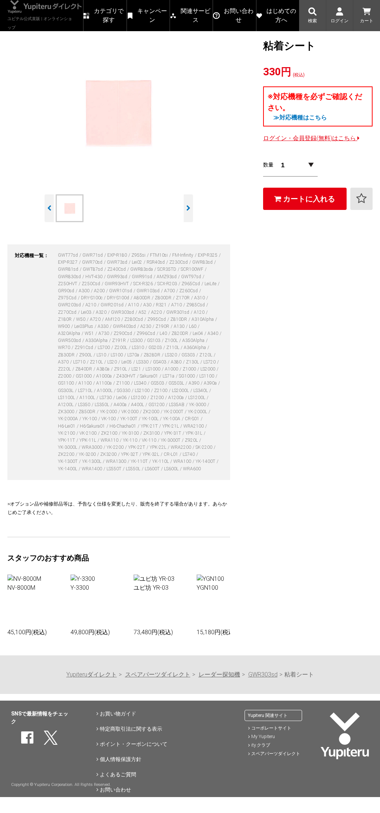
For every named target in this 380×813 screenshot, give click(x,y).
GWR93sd (117, 276)
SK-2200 (204, 447)
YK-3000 (198, 404)
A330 (103, 326)
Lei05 (127, 362)
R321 (162, 304)
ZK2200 (66, 454)
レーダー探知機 (219, 674)
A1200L (66, 404)
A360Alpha (195, 347)
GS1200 (157, 404)
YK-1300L (92, 461)
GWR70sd (93, 262)
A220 (157, 312)
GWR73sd (117, 262)
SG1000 (187, 376)
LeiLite (210, 283)
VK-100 (109, 418)
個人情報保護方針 (120, 759)
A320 (102, 312)
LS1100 (207, 376)
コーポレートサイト (271, 728)
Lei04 (198, 333)
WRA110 (110, 440)
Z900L (86, 355)
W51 (90, 333)
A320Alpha (69, 333)
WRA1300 (116, 461)
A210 (91, 304)
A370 (64, 362)
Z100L (172, 340)
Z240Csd (117, 269)
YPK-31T (173, 433)
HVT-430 (94, 276)
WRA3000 (92, 447)
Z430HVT (126, 376)
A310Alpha (203, 319)
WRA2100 (194, 426)
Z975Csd (68, 297)
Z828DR (152, 355)
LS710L (86, 390)
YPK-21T (150, 426)
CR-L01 (171, 454)
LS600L (172, 468)
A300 (85, 290)
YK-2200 (116, 447)
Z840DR (84, 369)
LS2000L (181, 390)
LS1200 (139, 397)
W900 (64, 326)
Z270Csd (68, 312)
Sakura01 (149, 376)
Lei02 (137, 262)
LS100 (117, 355)
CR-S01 (192, 418)
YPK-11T (67, 440)
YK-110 (130, 440)
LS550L (133, 468)
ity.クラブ (260, 745)
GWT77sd (68, 255)
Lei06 (122, 397)
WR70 (64, 347)
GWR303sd (123, 312)
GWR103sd (149, 290)
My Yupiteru (263, 736)
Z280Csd (134, 319)
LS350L (102, 404)
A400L (138, 404)
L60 (193, 326)
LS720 (210, 362)
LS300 (137, 340)
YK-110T (140, 461)
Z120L (206, 355)
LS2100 (143, 390)
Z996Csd (146, 333)
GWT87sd (93, 269)
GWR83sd (203, 262)
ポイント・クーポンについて (133, 744)
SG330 (124, 390)
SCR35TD (167, 269)
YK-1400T (206, 461)
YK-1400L (68, 468)
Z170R (183, 297)
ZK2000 (151, 411)
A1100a (104, 383)
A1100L (87, 397)
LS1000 (153, 369)
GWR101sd (121, 290)
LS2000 (208, 369)
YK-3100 (131, 433)
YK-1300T (68, 461)
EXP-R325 (208, 255)
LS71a (169, 376)
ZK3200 (109, 454)
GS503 (158, 383)
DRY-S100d (118, 297)
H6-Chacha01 (123, 426)
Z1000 (190, 369)
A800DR (142, 297)
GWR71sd (93, 255)
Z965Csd (191, 283)
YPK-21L (171, 426)
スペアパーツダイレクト (157, 674)
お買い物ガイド (118, 714)
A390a (211, 383)
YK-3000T (171, 440)
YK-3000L (68, 447)
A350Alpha (194, 340)
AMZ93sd (167, 276)
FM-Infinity (183, 255)
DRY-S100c (92, 297)
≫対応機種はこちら (300, 117)
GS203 (155, 347)
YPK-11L (88, 440)
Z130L (193, 362)
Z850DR (87, 411)
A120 (200, 312)
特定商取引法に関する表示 (131, 729)
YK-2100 (67, 433)
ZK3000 (66, 411)
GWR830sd (70, 276)
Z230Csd (179, 262)
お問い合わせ (115, 790)
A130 (180, 326)
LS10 (101, 355)
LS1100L (67, 397)
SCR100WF (192, 269)
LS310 (138, 347)
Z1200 (157, 397)
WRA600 (192, 468)
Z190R (162, 326)
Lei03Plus (84, 326)
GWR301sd (178, 312)
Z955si (139, 255)
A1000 (172, 369)
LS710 (79, 362)
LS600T (153, 468)
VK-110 (149, 440)
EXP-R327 (68, 262)
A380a (103, 369)
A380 (177, 362)
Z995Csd (157, 319)
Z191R (119, 340)
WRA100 (182, 461)
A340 (213, 333)
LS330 (143, 362)
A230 (146, 326)
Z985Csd (196, 304)
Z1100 (123, 383)
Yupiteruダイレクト (91, 674)
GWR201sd (113, 304)
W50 (81, 319)
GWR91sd (142, 276)
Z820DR (180, 333)
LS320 (171, 355)
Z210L (97, 362)
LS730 (106, 397)
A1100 (85, 383)
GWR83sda (142, 269)
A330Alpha (97, 340)
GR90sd (66, 290)
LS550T (114, 468)
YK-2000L (198, 411)
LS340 (140, 383)
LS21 (136, 369)
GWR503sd (70, 340)
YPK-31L (194, 433)
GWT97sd (191, 276)
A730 (104, 333)
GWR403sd (125, 326)
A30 (148, 304)
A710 (177, 304)
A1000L (105, 390)
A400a (121, 404)
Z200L (121, 347)
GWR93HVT (117, 283)
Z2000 (65, 376)
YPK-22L (158, 447)
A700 (170, 290)
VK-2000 (130, 411)
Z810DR (179, 319)
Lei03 (86, 312)
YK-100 (90, 418)
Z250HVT (68, 283)
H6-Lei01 (67, 426)
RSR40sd (156, 262)
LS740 (189, 454)
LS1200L (197, 397)
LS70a (133, 355)
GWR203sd (70, 304)
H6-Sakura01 (93, 426)
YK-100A (172, 418)
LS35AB (177, 404)
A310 (200, 297)
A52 (143, 312)
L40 (164, 333)
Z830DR (67, 355)
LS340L (201, 390)
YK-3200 (88, 454)
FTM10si (159, 255)
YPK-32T (130, 454)
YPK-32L (151, 454)
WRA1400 (92, 468)
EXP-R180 (117, 255)
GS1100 (66, 383)
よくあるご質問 (118, 774)
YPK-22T (137, 447)
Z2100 (161, 390)
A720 (96, 319)
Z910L (121, 369)
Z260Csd (189, 290)
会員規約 (110, 805)
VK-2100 (88, 433)
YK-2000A (68, 418)
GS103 (154, 340)
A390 (194, 383)
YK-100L (151, 418)
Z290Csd (123, 333)
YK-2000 (109, 411)
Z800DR (164, 297)
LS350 (84, 404)
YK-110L (161, 461)
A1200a (176, 397)
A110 (134, 304)
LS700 (104, 347)
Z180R (65, 319)
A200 (100, 290)
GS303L (66, 390)
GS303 (188, 355)
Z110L (173, 347)
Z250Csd (91, 283)
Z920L (192, 440)
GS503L (176, 383)
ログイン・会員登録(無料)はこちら (310, 138)
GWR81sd (68, 269)
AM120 (113, 319)
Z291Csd (84, 347)
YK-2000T (174, 411)
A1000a (104, 376)
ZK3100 (152, 433)
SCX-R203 (167, 283)
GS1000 (84, 376)
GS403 (160, 362)
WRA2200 (181, 447)
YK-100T (129, 418)
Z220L (65, 369)
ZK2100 (109, 433)
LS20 (112, 362)
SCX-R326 (143, 283)
